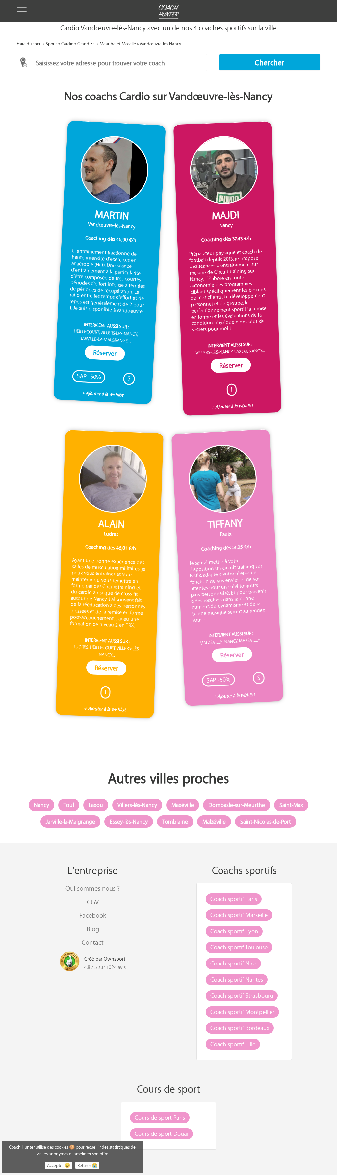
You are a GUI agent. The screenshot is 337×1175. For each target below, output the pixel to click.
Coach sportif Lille (232, 1044)
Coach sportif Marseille (239, 914)
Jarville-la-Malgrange (70, 821)
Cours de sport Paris (160, 1117)
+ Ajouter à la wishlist (103, 394)
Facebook (92, 915)
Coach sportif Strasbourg (241, 995)
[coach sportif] (168, 11)
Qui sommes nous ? (92, 888)
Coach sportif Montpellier (242, 1011)
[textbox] (119, 62)
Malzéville (214, 821)
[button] (270, 62)
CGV (93, 902)
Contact (93, 942)
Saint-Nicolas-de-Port (265, 821)
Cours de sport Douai (161, 1133)
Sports (51, 43)
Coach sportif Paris (233, 898)
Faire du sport (29, 43)
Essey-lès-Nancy (129, 821)
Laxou (96, 805)
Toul (69, 805)
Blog (93, 929)
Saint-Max (291, 805)
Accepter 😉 (58, 1165)
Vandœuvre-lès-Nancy (160, 43)
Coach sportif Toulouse (239, 947)
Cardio (67, 43)
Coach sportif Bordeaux (239, 1027)
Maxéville (182, 805)
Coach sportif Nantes (236, 979)
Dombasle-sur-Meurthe (236, 805)
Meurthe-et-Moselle (118, 43)
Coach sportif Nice (233, 963)
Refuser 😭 (87, 1165)
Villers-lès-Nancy (137, 805)
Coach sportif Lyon (234, 931)
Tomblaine (175, 821)
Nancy (41, 805)
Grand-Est (86, 43)
